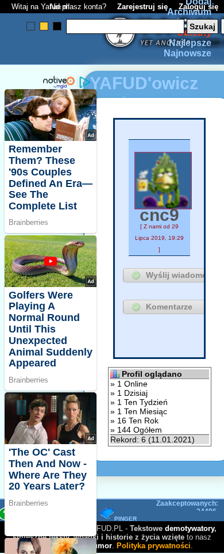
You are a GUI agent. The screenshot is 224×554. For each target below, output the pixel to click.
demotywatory (189, 528)
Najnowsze (187, 53)
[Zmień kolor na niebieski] (30, 26)
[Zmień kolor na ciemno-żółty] (44, 26)
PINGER (125, 518)
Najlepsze (190, 43)
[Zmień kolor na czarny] (57, 26)
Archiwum (189, 12)
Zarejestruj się (142, 6)
